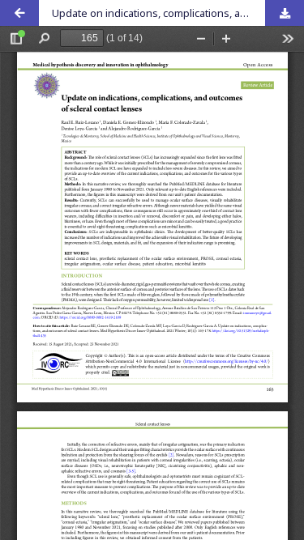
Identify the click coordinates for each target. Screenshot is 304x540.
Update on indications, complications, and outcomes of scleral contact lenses (178, 13)
